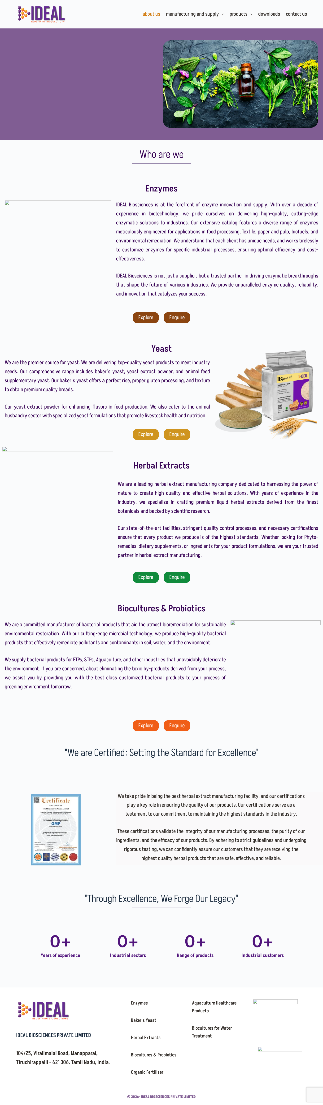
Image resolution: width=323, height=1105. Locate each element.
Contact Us (296, 14)
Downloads (269, 14)
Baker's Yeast (143, 1020)
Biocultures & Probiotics (153, 1055)
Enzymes (139, 1003)
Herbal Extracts (146, 1037)
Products (238, 14)
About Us (151, 14)
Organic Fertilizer (147, 1072)
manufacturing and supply (192, 14)
